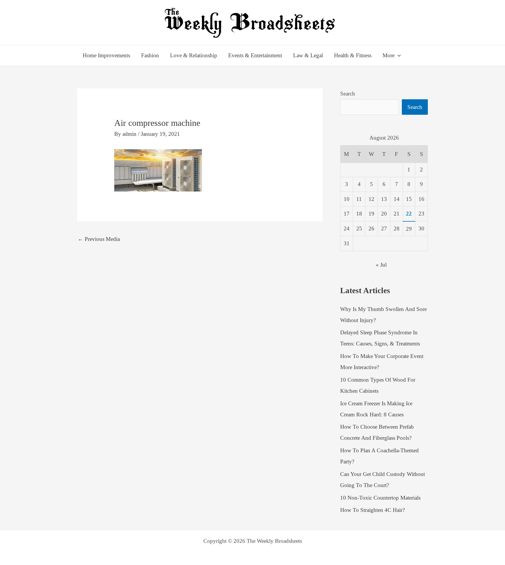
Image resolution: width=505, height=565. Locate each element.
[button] (398, 55)
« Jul (381, 265)
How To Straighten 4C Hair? (372, 510)
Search (347, 94)
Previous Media (99, 239)
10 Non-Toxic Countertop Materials (380, 498)
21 (396, 214)
